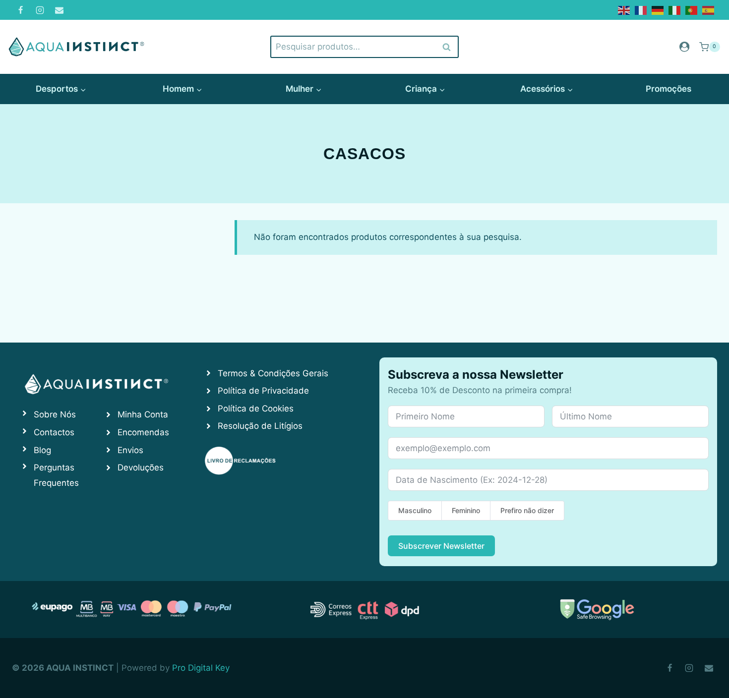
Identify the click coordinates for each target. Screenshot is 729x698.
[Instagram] (39, 9)
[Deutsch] (658, 9)
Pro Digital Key (201, 668)
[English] (624, 9)
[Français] (641, 9)
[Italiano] (675, 9)
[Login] (684, 47)
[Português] (691, 9)
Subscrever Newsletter (441, 546)
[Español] (708, 9)
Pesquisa (447, 47)
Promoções (668, 89)
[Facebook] (20, 9)
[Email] (59, 9)
